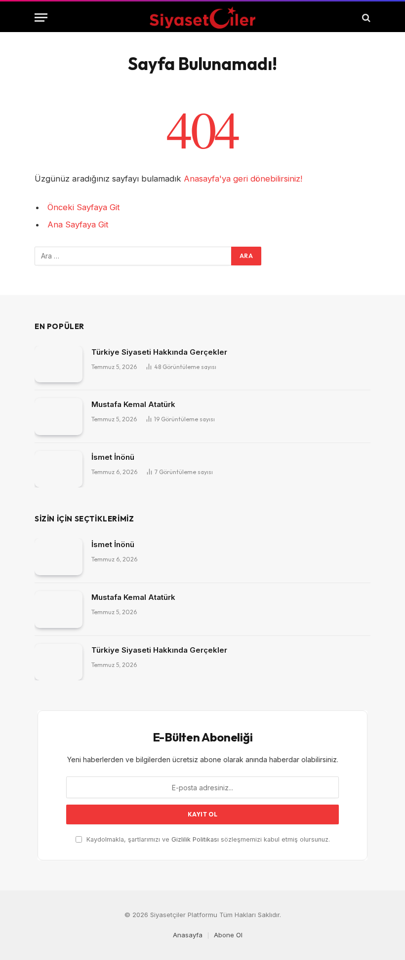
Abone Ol (228, 935)
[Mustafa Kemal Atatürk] (58, 416)
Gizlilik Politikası (195, 839)
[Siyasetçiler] (202, 17)
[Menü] (41, 17)
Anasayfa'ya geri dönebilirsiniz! (243, 179)
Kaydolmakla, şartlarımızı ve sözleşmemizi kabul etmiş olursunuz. (207, 839)
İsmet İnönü (112, 457)
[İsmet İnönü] (58, 469)
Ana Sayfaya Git (78, 224)
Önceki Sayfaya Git (83, 207)
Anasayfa (187, 935)
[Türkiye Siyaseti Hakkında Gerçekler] (58, 364)
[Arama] (365, 17)
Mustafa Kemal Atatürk (133, 404)
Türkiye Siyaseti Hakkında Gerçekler (159, 352)
